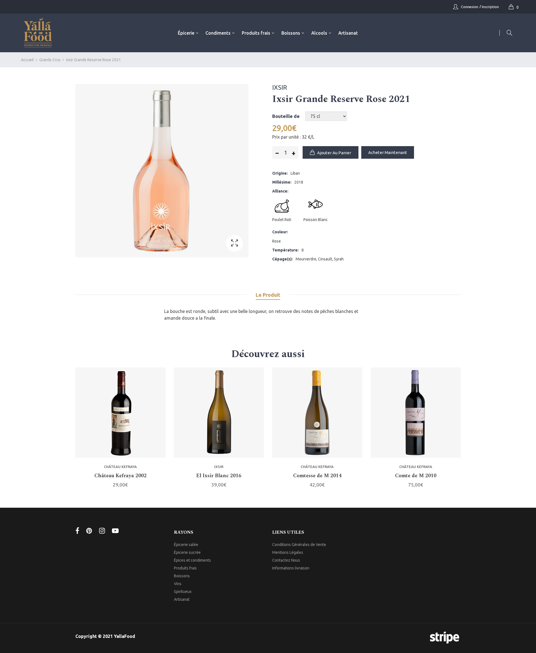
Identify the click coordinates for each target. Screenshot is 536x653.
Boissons (182, 576)
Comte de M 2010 (415, 476)
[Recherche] (505, 33)
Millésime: (281, 182)
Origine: (280, 173)
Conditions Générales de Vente (299, 544)
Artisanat (182, 599)
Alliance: (280, 191)
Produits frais (185, 568)
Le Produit (268, 295)
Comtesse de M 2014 (317, 476)
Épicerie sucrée (187, 552)
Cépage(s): (282, 259)
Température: (285, 250)
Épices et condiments (192, 560)
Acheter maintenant (387, 152)
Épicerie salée (186, 544)
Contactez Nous (286, 560)
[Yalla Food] (38, 33)
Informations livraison (290, 568)
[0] (512, 6)
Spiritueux (183, 591)
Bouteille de (286, 116)
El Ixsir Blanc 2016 (218, 476)
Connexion (469, 7)
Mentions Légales (287, 552)
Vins (177, 583)
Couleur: (280, 232)
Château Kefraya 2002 (120, 476)
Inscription (490, 7)
